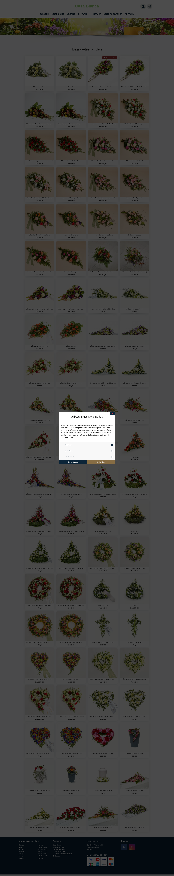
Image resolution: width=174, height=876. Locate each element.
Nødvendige (69, 445)
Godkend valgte (73, 462)
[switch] (112, 444)
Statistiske (69, 451)
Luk (112, 414)
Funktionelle (69, 457)
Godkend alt (101, 462)
